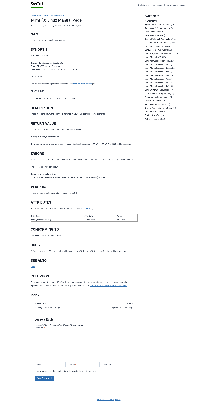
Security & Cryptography (155, 104)
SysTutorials (102, 399)
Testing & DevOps (152, 115)
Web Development (153, 119)
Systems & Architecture (155, 111)
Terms (111, 399)
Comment (40, 328)
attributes (86, 209)
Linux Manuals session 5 (156, 75)
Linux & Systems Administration (159, 53)
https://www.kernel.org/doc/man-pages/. (108, 285)
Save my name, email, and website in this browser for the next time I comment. (67, 371)
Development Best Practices (157, 42)
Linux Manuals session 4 (156, 71)
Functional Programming (156, 46)
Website (107, 364)
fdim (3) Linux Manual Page (47, 305)
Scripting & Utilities (153, 101)
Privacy (118, 399)
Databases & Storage (154, 35)
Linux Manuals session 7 (156, 79)
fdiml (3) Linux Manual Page (120, 305)
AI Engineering (151, 21)
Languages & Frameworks (156, 50)
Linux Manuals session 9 (156, 86)
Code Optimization (153, 32)
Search (183, 5)
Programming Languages (156, 97)
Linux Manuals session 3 (54, 15)
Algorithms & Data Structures (157, 24)
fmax (33, 267)
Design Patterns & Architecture (158, 39)
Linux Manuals (171, 5)
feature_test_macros (82, 84)
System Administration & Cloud (158, 108)
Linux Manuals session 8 (156, 82)
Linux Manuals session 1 (156, 61)
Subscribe (157, 5)
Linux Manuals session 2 (156, 64)
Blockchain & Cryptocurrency (157, 28)
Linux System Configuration (157, 90)
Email (73, 364)
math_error (39, 160)
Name (39, 364)
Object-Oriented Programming (158, 93)
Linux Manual (37, 26)
